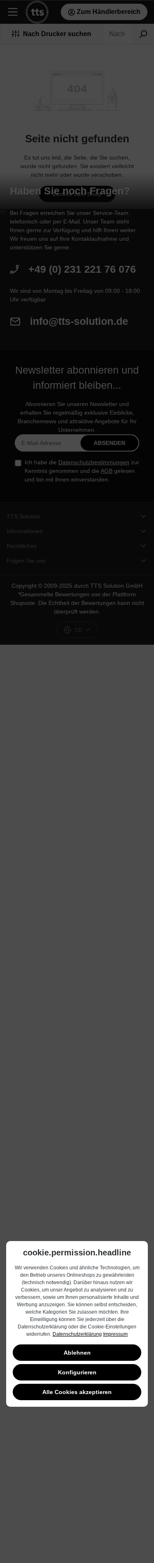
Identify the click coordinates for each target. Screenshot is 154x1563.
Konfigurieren (77, 1372)
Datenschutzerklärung (77, 1334)
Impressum (115, 1334)
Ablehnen (77, 1352)
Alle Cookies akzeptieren (77, 1392)
